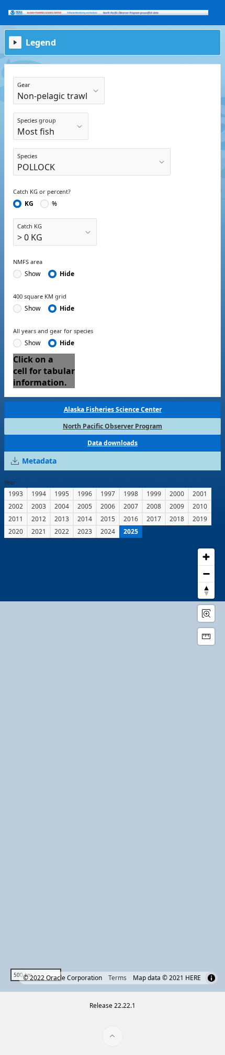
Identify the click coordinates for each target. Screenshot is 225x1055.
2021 (38, 531)
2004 (61, 506)
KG (29, 204)
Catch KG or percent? (42, 191)
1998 (130, 493)
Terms (117, 977)
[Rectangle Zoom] (206, 613)
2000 (177, 493)
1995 (61, 493)
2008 (154, 506)
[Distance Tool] (206, 636)
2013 (61, 518)
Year (10, 482)
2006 (107, 506)
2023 (84, 531)
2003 (38, 506)
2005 (84, 506)
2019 (200, 518)
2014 (84, 518)
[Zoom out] (206, 573)
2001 (200, 493)
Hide (67, 274)
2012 (38, 518)
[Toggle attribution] (211, 978)
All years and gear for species (53, 331)
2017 (154, 518)
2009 (177, 506)
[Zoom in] (206, 556)
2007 (130, 506)
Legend (41, 42)
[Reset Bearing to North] (206, 590)
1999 (154, 493)
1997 (107, 493)
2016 (130, 518)
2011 (15, 518)
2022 (61, 531)
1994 (38, 493)
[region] (112, 764)
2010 (200, 506)
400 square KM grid (39, 296)
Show (32, 274)
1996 (84, 493)
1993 (15, 493)
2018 (177, 518)
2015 (107, 518)
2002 (15, 506)
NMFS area (27, 262)
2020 (15, 531)
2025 (130, 531)
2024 (107, 531)
